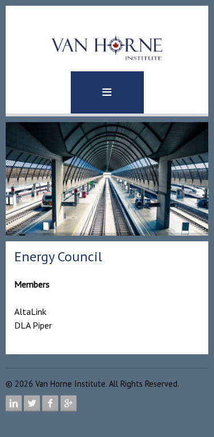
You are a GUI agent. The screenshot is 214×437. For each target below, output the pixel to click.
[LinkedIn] (14, 403)
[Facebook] (50, 403)
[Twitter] (32, 403)
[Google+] (68, 403)
